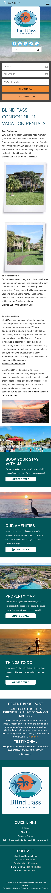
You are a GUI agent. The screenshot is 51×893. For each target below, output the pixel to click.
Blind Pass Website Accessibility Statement (25, 840)
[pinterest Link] (20, 43)
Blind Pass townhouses (13, 319)
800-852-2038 (34, 866)
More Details (21, 479)
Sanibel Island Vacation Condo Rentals (25, 22)
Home (25, 827)
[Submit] (38, 49)
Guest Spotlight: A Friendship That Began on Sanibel (25, 712)
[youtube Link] (25, 43)
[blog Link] (37, 43)
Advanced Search (25, 96)
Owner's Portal (25, 836)
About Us (25, 832)
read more (33, 736)
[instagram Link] (31, 43)
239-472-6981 (30, 870)
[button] (25, 82)
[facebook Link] (14, 43)
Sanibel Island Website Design (14, 888)
